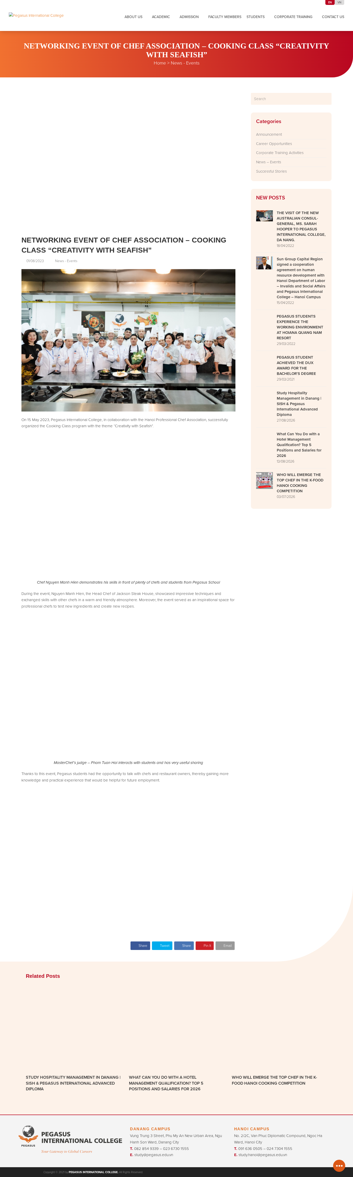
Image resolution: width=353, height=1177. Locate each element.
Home (160, 63)
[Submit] (327, 98)
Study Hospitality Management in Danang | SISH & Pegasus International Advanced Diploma (73, 1083)
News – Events (268, 162)
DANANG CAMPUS (150, 1129)
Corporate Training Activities (280, 152)
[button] (140, 945)
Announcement (269, 134)
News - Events (185, 63)
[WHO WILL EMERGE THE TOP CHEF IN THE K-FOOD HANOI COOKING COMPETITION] (279, 1028)
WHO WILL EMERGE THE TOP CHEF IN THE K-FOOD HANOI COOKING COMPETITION (274, 1080)
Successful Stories (271, 171)
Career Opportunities (274, 143)
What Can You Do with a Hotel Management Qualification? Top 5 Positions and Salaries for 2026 (166, 1083)
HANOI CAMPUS (252, 1129)
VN (339, 2)
